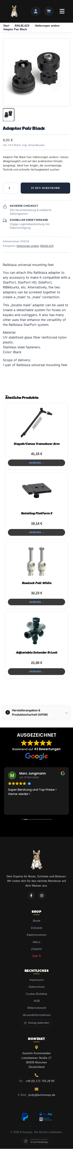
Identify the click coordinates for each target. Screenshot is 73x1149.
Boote (36, 921)
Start (6, 25)
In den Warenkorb (45, 188)
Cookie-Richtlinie (36, 993)
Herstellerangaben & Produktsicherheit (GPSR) (28, 712)
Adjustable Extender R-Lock (36, 652)
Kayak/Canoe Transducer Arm (36, 443)
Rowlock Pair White (36, 583)
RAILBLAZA (22, 25)
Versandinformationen (37, 1015)
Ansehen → (36, 463)
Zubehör (36, 949)
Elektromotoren (36, 935)
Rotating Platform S (36, 513)
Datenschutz (37, 987)
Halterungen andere (47, 25)
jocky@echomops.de (41, 1095)
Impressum (36, 979)
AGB (37, 1001)
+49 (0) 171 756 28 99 (40, 1081)
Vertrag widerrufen (38, 1023)
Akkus (36, 942)
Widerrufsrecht (36, 1008)
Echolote (36, 927)
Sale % (36, 956)
